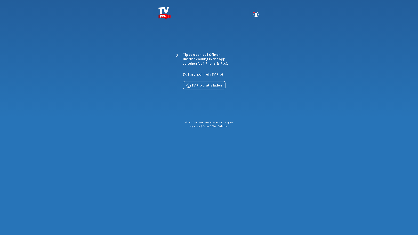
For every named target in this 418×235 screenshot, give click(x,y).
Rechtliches (223, 126)
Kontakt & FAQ (209, 126)
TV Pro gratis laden (206, 85)
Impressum (195, 126)
